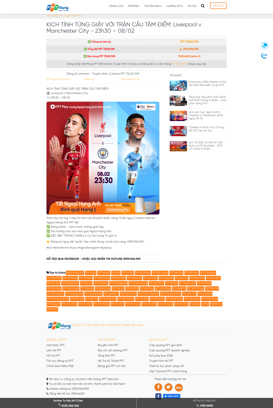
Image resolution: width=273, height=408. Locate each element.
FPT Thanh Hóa (128, 293)
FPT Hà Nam (85, 278)
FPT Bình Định (54, 288)
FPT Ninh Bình (213, 278)
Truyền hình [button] (152, 6)
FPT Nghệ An (179, 288)
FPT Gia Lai (118, 288)
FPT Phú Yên (212, 288)
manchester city (130, 79)
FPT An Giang (205, 293)
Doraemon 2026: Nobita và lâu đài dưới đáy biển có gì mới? (208, 83)
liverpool (89, 79)
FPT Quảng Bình (55, 293)
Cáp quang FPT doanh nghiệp (169, 350)
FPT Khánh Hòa (187, 283)
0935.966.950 (191, 49)
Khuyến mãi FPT (108, 345)
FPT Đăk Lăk (87, 288)
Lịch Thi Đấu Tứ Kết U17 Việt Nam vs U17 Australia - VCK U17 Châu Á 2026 (206, 145)
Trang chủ (116, 6)
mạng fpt (195, 304)
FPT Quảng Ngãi (93, 293)
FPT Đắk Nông (103, 288)
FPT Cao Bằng (207, 273)
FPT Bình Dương (108, 299)
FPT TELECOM (189, 41)
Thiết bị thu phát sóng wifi (166, 366)
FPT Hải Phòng (142, 273)
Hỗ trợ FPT (53, 355)
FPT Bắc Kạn (176, 273)
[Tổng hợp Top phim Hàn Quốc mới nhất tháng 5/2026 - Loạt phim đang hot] (178, 101)
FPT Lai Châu (150, 278)
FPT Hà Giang (70, 278)
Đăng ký (218, 6)
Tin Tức (192, 6)
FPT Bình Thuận (71, 288)
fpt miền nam (181, 304)
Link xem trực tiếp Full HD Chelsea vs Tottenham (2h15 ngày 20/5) (206, 115)
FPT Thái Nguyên (118, 283)
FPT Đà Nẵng (204, 283)
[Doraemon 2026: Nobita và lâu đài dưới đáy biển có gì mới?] (178, 85)
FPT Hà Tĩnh (132, 288)
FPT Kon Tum (146, 288)
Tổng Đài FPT (106, 355)
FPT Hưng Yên (134, 278)
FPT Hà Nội (127, 273)
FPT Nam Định (197, 278)
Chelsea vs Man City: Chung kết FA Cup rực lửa (206, 129)
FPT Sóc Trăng (69, 304)
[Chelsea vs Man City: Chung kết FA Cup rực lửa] (178, 131)
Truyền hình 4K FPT (161, 361)
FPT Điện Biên (54, 278)
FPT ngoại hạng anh (58, 79)
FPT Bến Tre (91, 299)
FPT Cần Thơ (189, 293)
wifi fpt (205, 304)
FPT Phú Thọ (53, 283)
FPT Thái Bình (101, 283)
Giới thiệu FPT (55, 345)
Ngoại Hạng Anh (75, 273)
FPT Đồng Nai (157, 299)
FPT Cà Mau (142, 299)
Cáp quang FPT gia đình (165, 345)
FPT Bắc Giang (160, 273)
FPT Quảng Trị (111, 293)
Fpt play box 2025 (161, 355)
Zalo (179, 387)
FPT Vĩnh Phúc (156, 283)
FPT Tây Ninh (85, 304)
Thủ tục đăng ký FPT (59, 361)
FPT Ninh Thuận (196, 288)
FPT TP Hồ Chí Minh (171, 293)
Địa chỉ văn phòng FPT (113, 350)
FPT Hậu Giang (192, 299)
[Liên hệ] (265, 46)
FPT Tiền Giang (101, 304)
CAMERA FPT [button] (173, 6)
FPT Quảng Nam (74, 293)
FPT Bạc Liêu (77, 299)
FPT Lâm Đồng (162, 288)
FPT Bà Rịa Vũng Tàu (57, 299)
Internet (134, 6)
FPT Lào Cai (181, 278)
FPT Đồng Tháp (174, 299)
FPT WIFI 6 (52, 309)
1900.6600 (184, 56)
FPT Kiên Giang (209, 299)
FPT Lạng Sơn (166, 278)
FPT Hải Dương (101, 278)
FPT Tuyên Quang (138, 283)
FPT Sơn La (86, 283)
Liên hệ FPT (53, 350)
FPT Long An (53, 304)
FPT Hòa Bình (118, 278)
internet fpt (216, 304)
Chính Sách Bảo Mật (60, 366)
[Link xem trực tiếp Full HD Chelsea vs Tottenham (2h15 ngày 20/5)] (178, 116)
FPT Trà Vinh (117, 304)
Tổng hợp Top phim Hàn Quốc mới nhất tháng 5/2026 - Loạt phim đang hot (207, 100)
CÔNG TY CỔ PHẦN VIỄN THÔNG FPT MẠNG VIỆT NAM (107, 325)
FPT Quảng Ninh (70, 283)
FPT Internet (104, 273)
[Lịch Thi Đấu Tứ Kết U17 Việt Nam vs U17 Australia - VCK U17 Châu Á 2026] (178, 146)
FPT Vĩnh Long (133, 304)
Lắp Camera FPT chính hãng (168, 371)
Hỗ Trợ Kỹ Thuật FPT (111, 361)
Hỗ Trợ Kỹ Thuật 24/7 (204, 400)
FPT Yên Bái (172, 283)
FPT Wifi (116, 273)
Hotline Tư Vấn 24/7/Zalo (68, 400)
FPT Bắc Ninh (191, 273)
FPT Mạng (91, 273)
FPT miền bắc (149, 304)
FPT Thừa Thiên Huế (148, 293)
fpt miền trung (165, 304)
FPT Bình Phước (126, 299)
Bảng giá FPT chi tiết (112, 366)
